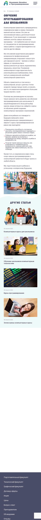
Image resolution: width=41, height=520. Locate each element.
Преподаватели (10, 510)
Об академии (9, 514)
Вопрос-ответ (9, 505)
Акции (6, 496)
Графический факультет (13, 486)
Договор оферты (11, 491)
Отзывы (7, 519)
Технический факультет (13, 482)
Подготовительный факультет (16, 477)
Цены (6, 500)
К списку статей (13, 11)
